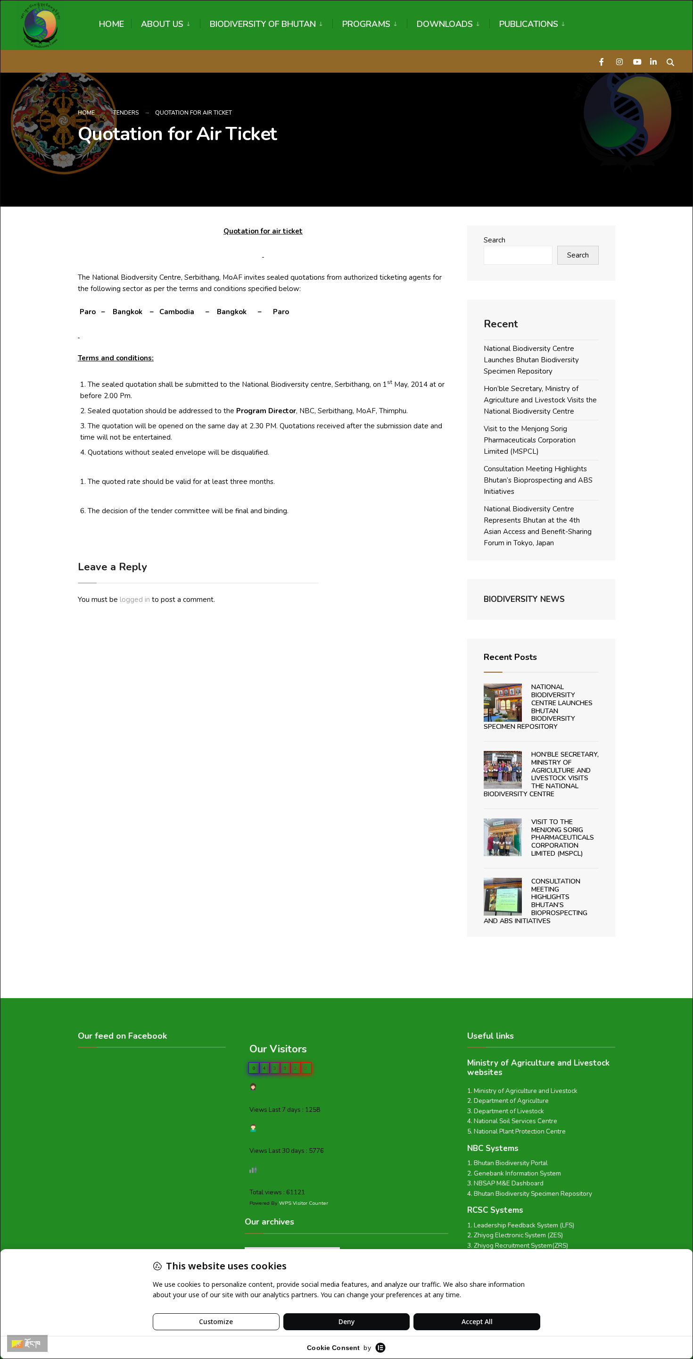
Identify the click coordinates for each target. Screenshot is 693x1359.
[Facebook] (602, 61)
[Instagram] (619, 61)
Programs (366, 24)
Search (494, 240)
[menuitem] (165, 22)
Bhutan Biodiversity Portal (511, 1163)
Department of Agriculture (511, 1100)
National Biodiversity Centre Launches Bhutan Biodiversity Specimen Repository (531, 360)
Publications (528, 24)
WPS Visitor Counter (303, 1203)
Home (111, 24)
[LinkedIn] (653, 61)
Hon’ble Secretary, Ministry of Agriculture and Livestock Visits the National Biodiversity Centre (540, 400)
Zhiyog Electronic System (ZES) (518, 1235)
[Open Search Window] (670, 61)
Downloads (445, 24)
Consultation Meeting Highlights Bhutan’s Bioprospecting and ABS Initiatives (538, 480)
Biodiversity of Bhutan (263, 24)
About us (162, 24)
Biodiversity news (524, 599)
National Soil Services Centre (515, 1121)
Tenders (126, 113)
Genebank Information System (517, 1173)
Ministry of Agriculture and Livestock (526, 1090)
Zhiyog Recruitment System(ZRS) (521, 1245)
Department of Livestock (509, 1111)
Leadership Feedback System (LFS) (524, 1225)
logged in (135, 599)
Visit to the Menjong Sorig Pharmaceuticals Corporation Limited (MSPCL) (530, 440)
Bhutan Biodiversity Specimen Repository (533, 1193)
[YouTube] (636, 61)
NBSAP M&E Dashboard (509, 1183)
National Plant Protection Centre (520, 1131)
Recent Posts (510, 657)
